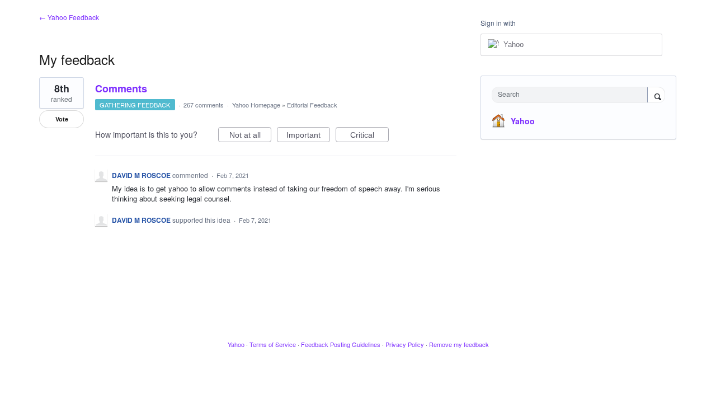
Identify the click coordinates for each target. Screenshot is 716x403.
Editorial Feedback (312, 104)
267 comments (203, 104)
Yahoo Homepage (256, 104)
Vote (61, 119)
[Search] (656, 96)
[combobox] (572, 95)
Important (308, 136)
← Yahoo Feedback (69, 17)
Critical (369, 136)
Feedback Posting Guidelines (340, 344)
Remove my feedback (459, 344)
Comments (121, 88)
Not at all (250, 136)
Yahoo (523, 120)
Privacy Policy (404, 344)
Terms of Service (272, 344)
